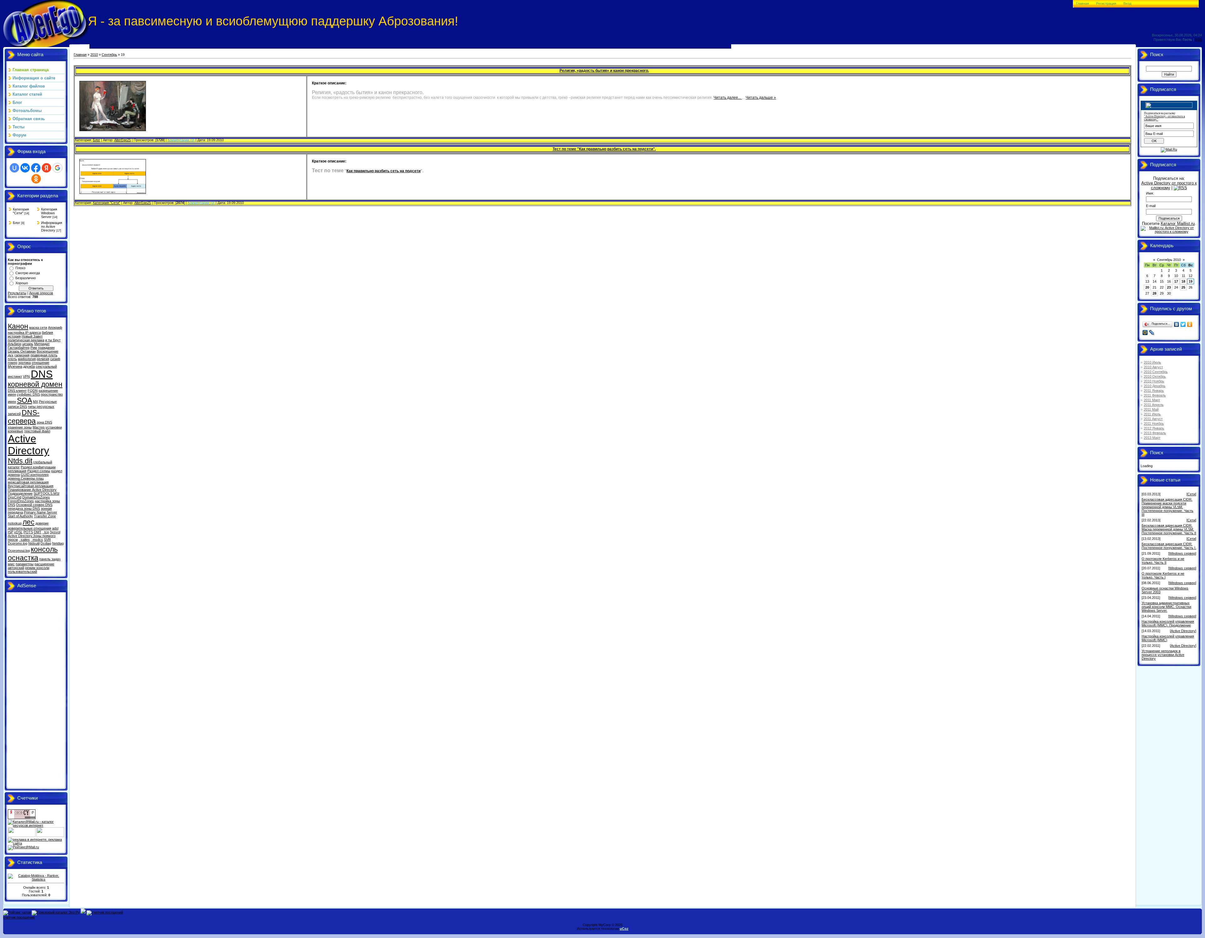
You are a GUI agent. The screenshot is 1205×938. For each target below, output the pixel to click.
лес (29, 522)
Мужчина (15, 366)
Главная (1082, 3)
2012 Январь (1154, 428)
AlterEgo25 (122, 140)
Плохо (20, 268)
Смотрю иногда (27, 273)
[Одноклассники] (1189, 324)
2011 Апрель (1154, 405)
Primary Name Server (40, 512)
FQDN (33, 390)
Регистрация (1106, 3)
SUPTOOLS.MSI (46, 493)
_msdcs (37, 539)
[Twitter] (1183, 324)
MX (35, 401)
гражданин (46, 347)
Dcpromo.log (17, 543)
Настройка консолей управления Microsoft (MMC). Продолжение (1168, 623)
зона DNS (44, 422)
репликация (17, 471)
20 (1147, 287)
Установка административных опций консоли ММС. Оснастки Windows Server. (1166, 606)
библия (47, 332)
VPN (26, 376)
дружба (29, 366)
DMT (37, 532)
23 (1169, 287)
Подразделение (20, 493)
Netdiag (58, 543)
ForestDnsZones (21, 501)
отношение (40, 363)
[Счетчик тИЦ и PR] (21, 818)
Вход (1127, 3)
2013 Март (1152, 438)
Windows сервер (1182, 553)
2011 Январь (1154, 390)
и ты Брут (53, 340)
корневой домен (35, 384)
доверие (42, 523)
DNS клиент (17, 390)
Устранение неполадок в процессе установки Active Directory (1163, 654)
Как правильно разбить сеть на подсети (383, 171)
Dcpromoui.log (19, 550)
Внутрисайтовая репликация (30, 486)
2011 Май (1151, 409)
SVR (47, 539)
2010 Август (1153, 367)
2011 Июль (1152, 414)
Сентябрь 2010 (1169, 260)
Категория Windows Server (49, 213)
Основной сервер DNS (34, 505)
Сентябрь (109, 54)
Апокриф (55, 327)
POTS (28, 532)
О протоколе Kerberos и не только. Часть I (1163, 575)
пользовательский (22, 571)
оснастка (23, 558)
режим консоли (37, 568)
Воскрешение (47, 351)
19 (1190, 281)
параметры (25, 564)
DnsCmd (14, 497)
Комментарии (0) (181, 140)
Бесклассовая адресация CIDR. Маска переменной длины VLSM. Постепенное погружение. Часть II (1169, 529)
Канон (18, 326)
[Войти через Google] (57, 168)
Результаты (17, 293)
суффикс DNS (28, 394)
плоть (12, 359)
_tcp (45, 532)
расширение (44, 564)
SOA (24, 400)
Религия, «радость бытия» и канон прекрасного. (604, 70)
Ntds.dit (20, 461)
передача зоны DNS (24, 508)
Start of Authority (20, 516)
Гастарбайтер (18, 347)
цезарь (27, 344)
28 (1154, 293)
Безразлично (25, 278)
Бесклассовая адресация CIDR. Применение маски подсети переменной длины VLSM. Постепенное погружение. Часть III (1167, 507)
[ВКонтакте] (1176, 324)
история (14, 336)
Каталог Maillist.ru (1178, 223)
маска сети (38, 327)
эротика (24, 363)
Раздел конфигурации (38, 467)
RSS (1198, 39)
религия (43, 359)
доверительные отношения (29, 528)
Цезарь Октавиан (22, 351)
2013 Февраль (1155, 433)
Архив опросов (41, 293)
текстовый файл (37, 431)
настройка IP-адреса (24, 332)
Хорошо (21, 283)
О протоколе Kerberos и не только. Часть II (1163, 560)
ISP (10, 532)
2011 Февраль (1155, 395)
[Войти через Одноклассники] (36, 179)
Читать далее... (728, 97)
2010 (94, 54)
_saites (24, 539)
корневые (15, 431)
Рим (33, 347)
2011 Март (1152, 400)
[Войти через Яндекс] (46, 168)
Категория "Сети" (21, 211)
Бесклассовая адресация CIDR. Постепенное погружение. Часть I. (1169, 546)
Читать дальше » (761, 97)
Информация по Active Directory (51, 226)
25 (1183, 287)
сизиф (55, 359)
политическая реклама (26, 340)
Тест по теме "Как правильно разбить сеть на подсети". (604, 149)
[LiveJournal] (1152, 332)
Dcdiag (45, 543)
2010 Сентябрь (1156, 372)
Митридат (42, 344)
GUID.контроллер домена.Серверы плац (28, 476)
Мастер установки (47, 427)
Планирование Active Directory (32, 490)
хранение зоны (20, 427)
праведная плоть (43, 355)
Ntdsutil (34, 543)
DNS (42, 374)
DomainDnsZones (36, 497)
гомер (12, 363)
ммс (11, 564)
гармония (21, 355)
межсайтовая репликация (28, 482)
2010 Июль (1152, 362)
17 (1176, 281)
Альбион (14, 344)
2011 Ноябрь (1154, 423)
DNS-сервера (24, 416)
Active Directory (28, 444)
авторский (16, 568)
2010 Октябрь (1155, 376)
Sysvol (55, 532)
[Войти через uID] (14, 168)
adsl (55, 528)
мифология (27, 359)
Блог (16, 223)
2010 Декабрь (1154, 386)
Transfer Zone (45, 516)
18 (1183, 281)
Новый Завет (32, 336)
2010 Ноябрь (1154, 381)
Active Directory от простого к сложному (1169, 185)
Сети (1191, 494)
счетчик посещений (19, 917)
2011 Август (1153, 419)
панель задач (50, 559)
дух (10, 355)
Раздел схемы (38, 471)
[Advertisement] (33, 691)
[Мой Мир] (1145, 332)
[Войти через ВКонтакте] (25, 168)
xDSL (18, 532)
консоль (44, 549)
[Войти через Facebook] (35, 168)
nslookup (15, 523)
